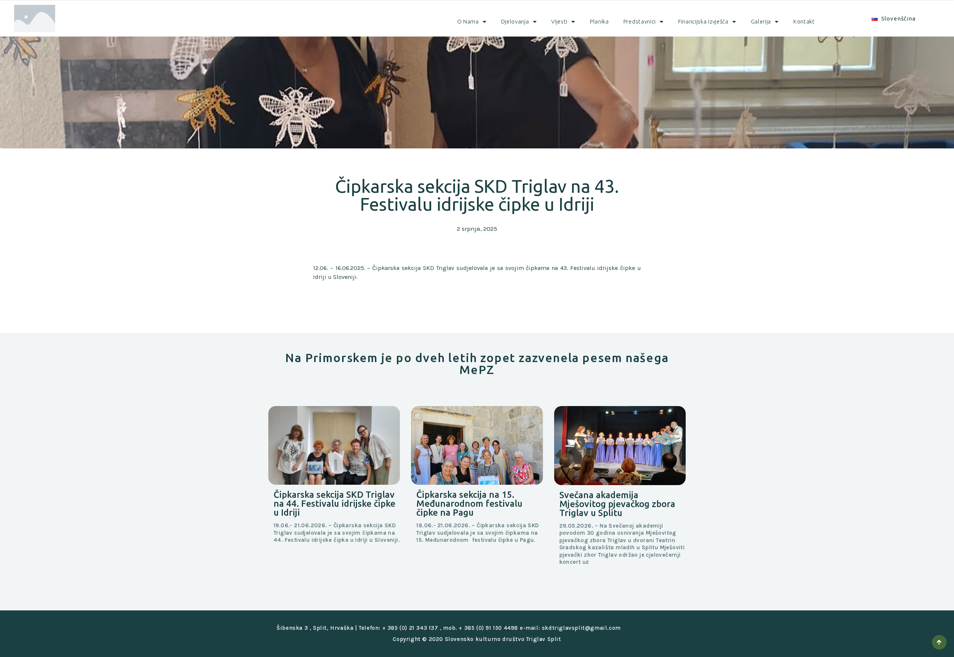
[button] (939, 642)
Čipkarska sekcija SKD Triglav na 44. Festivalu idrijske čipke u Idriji (334, 504)
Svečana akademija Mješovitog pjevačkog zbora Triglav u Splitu (617, 504)
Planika (599, 21)
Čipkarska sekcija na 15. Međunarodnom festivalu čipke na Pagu (469, 504)
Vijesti (559, 21)
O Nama (468, 21)
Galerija (761, 21)
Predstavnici (639, 21)
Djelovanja (515, 21)
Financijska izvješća (703, 21)
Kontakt (804, 21)
